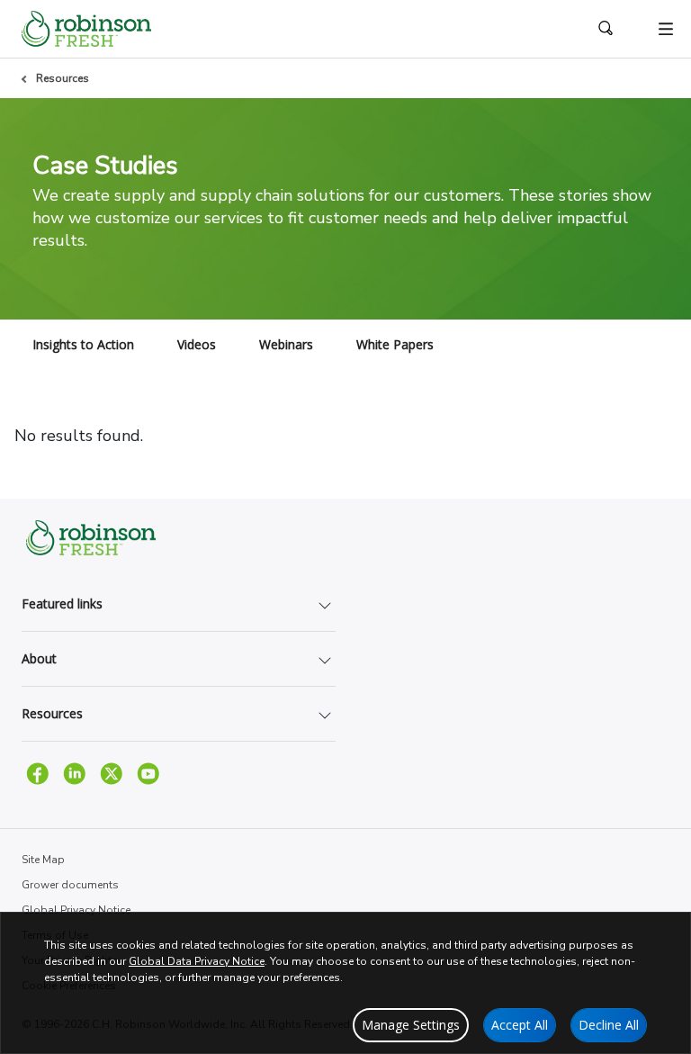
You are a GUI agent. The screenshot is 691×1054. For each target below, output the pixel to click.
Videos (196, 344)
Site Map (43, 859)
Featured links (62, 603)
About (39, 658)
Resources (62, 78)
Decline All (609, 1024)
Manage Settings (411, 1024)
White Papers (395, 344)
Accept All (519, 1024)
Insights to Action (83, 344)
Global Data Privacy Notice (197, 961)
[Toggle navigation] (666, 29)
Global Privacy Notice (76, 910)
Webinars (286, 344)
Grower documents (70, 885)
